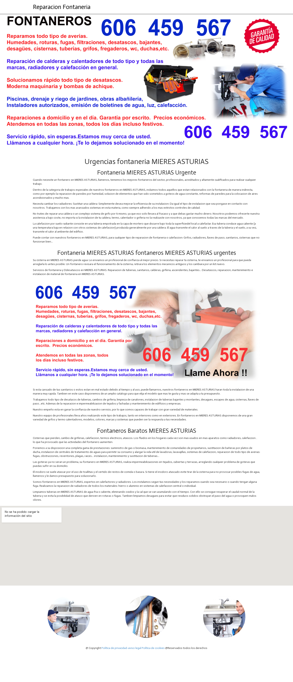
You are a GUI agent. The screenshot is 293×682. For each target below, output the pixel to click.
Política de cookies (153, 648)
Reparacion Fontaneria (61, 7)
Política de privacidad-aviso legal (121, 648)
